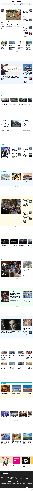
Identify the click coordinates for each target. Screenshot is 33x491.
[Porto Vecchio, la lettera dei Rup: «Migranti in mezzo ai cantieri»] (2, 10)
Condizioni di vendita (3, 476)
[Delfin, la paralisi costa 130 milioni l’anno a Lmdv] (5, 413)
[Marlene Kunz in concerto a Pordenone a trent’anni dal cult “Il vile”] (30, 332)
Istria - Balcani (14, 4)
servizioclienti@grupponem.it (20, 481)
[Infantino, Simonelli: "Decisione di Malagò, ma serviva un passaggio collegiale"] (23, 241)
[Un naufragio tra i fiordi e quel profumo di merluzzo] (27, 176)
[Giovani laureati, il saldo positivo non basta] (23, 413)
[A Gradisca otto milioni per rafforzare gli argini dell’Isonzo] (21, 352)
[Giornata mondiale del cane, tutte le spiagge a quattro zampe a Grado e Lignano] (12, 363)
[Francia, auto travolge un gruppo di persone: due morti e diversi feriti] (5, 241)
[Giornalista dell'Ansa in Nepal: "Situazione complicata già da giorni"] (14, 241)
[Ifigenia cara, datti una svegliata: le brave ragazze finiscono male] (16, 176)
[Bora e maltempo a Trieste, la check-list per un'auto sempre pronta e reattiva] (30, 212)
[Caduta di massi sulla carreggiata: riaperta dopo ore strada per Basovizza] (30, 27)
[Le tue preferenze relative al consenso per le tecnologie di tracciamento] (31, 489)
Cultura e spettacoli (21, 4)
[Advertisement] (16, 6)
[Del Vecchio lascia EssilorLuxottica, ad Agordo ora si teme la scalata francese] (14, 100)
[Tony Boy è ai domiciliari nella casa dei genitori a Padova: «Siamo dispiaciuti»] (21, 42)
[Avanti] (31, 105)
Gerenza (2, 477)
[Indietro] (1, 105)
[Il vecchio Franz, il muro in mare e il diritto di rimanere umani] (5, 176)
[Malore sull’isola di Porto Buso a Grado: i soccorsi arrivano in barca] (12, 352)
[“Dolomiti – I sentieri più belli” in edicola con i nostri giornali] (16, 388)
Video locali (29, 4)
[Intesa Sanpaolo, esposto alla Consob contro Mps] (14, 413)
